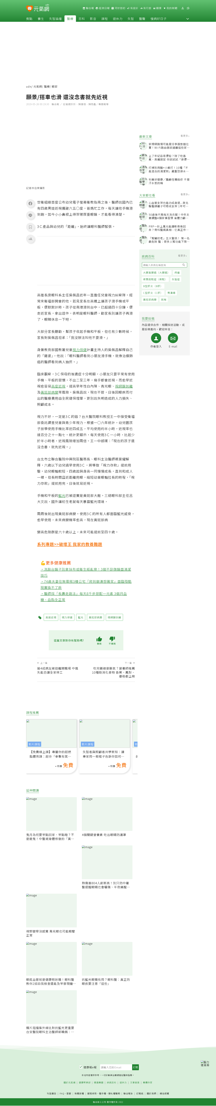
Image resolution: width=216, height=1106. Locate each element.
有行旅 (147, 8)
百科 (81, 18)
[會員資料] (183, 8)
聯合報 (89, 8)
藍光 (61, 495)
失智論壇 (55, 18)
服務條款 (92, 1093)
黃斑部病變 (150, 299)
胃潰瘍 (171, 293)
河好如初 (119, 8)
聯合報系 (128, 1093)
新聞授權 (79, 1093)
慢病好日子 (159, 18)
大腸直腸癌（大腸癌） (156, 272)
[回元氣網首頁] (41, 8)
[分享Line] (30, 215)
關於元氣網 (69, 1082)
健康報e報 (90, 1067)
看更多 (185, 135)
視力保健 (80, 349)
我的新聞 (171, 8)
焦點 (29, 18)
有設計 (134, 8)
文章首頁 (135, 1082)
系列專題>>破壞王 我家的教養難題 (69, 544)
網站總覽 (164, 1093)
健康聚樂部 (85, 1082)
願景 (159, 8)
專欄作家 (147, 1082)
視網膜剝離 (124, 386)
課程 (104, 18)
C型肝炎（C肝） (153, 293)
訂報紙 (139, 1093)
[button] (187, 18)
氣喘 (163, 299)
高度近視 (58, 386)
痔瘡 (177, 272)
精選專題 (98, 1082)
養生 (41, 18)
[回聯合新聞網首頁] (29, 8)
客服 (68, 1093)
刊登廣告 (51, 1093)
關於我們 (151, 1093)
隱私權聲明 (114, 1093)
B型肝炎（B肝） (153, 286)
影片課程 (34, 744)
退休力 (118, 18)
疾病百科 (111, 1082)
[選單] (188, 8)
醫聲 (142, 18)
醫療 (70, 18)
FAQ (62, 1093)
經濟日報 (104, 8)
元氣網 (37, 86)
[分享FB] (30, 203)
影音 (93, 18)
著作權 (102, 1093)
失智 (131, 18)
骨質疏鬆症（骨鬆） (155, 279)
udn (28, 86)
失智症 (176, 279)
